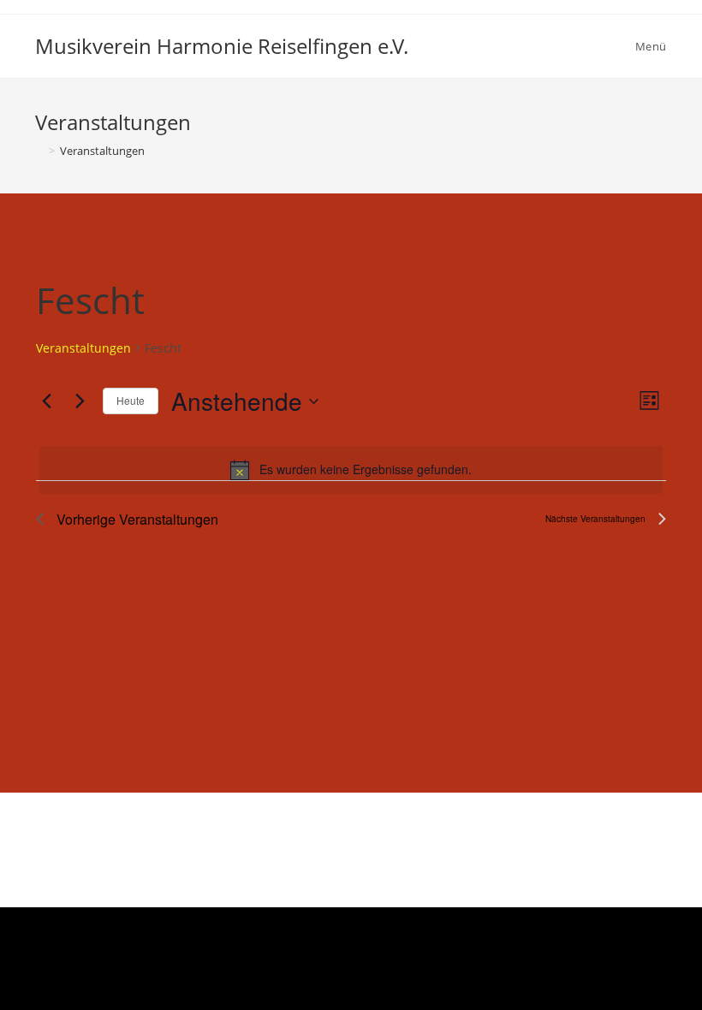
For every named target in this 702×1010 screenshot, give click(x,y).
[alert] (351, 470)
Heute (130, 400)
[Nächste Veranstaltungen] (79, 401)
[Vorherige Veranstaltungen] (46, 401)
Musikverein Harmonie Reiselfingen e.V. (221, 46)
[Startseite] (39, 150)
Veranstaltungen (83, 348)
